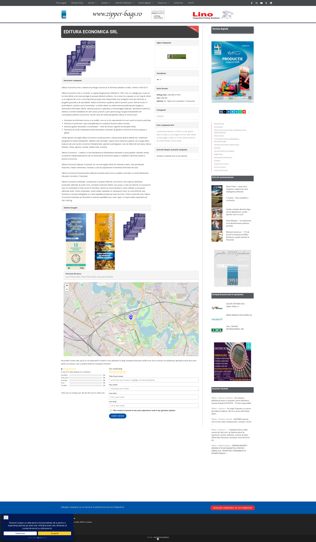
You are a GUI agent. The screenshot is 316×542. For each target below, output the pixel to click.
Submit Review (117, 416)
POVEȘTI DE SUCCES (221, 164)
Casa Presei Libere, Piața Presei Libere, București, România (89, 277)
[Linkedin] (271, 3)
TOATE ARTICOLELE (221, 170)
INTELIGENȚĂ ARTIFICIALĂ (223, 157)
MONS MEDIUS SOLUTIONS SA (239, 315)
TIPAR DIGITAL (219, 124)
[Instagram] (256, 3)
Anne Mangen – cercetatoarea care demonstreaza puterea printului (238, 223)
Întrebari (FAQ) (77, 3)
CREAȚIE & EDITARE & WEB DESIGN (226, 145)
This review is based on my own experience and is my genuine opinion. (144, 410)
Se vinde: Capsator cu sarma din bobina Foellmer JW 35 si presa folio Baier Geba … (231, 411)
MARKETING (218, 154)
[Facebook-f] (252, 3)
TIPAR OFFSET (219, 136)
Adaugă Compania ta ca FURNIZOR (232, 507)
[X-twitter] (266, 3)
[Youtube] (261, 3)
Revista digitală (144, 3)
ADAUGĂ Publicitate (123, 3)
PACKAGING (218, 127)
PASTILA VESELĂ (220, 167)
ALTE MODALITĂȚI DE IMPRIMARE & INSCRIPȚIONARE (226, 140)
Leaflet (183, 355)
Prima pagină (61, 3)
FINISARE (217, 148)
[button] (131, 317)
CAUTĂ (191, 3)
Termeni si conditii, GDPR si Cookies (78, 522)
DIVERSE (160, 116)
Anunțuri (104, 3)
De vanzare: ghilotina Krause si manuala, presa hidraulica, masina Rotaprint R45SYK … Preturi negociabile (231, 400)
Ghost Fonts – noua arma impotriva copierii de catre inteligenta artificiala (237, 189)
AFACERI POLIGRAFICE (161, 537)
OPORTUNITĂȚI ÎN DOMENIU (224, 151)
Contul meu (178, 3)
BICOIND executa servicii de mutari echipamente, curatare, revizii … (231, 421)
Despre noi (162, 3)
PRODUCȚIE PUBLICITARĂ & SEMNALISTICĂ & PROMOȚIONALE (230, 131)
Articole (91, 3)
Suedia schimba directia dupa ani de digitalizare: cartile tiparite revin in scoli (238, 212)
